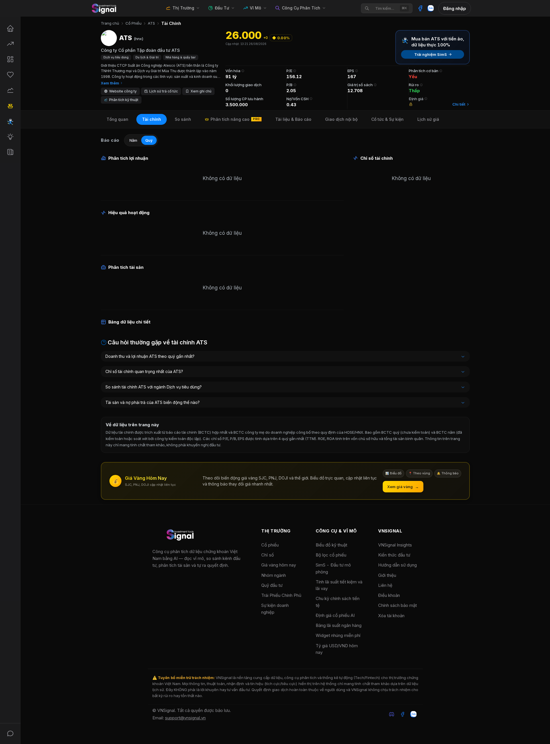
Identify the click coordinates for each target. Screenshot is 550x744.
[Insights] (10, 152)
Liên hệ (385, 585)
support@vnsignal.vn (185, 718)
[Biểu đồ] (10, 90)
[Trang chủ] (10, 28)
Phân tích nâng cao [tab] (235, 119)
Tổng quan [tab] (117, 119)
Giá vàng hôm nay (278, 565)
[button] (198, 91)
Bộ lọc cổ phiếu (331, 555)
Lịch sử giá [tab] (428, 119)
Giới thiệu (387, 575)
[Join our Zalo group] (413, 714)
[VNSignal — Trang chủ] (105, 8)
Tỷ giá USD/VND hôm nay (337, 649)
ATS (151, 23)
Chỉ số (267, 555)
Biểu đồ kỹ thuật (331, 545)
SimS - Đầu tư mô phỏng (333, 568)
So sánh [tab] (183, 119)
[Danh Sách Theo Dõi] (10, 75)
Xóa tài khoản (391, 615)
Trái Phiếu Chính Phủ (281, 595)
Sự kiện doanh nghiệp (275, 609)
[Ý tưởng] (10, 136)
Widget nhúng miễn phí (338, 635)
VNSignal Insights (395, 545)
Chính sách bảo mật (397, 605)
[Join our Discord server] (391, 714)
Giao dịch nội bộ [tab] (341, 119)
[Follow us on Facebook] (402, 714)
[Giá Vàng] (10, 105)
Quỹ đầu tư (271, 585)
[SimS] (10, 121)
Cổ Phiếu (133, 23)
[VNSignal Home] (181, 536)
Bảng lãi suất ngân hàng (339, 625)
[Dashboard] (10, 59)
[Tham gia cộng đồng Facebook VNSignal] (420, 8)
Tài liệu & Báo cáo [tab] (293, 119)
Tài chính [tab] (151, 119)
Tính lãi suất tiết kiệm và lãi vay (339, 585)
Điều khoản (389, 595)
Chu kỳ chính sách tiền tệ (338, 602)
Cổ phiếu (270, 545)
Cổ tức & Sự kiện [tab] (387, 119)
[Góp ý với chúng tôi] (10, 733)
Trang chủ (110, 23)
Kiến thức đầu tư (394, 555)
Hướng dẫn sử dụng (397, 565)
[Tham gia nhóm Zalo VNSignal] (430, 8)
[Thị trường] (10, 44)
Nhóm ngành (273, 575)
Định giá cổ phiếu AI (335, 615)
